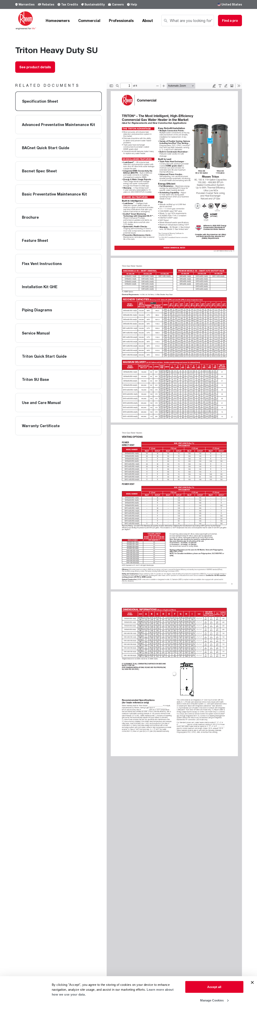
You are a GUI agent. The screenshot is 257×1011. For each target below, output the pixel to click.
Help (134, 4)
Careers (118, 4)
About (147, 20)
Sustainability (95, 4)
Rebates (48, 4)
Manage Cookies (212, 1000)
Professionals (121, 20)
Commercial (89, 20)
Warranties (26, 4)
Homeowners (58, 20)
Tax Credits (69, 4)
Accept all (214, 987)
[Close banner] (252, 982)
